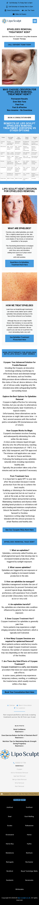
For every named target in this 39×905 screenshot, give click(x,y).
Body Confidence (19, 729)
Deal (9, 816)
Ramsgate (9, 862)
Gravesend (10, 835)
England (17, 800)
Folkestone (29, 825)
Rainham (29, 853)
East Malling (29, 816)
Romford (10, 871)
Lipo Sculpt (27, 123)
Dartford (29, 807)
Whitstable (19, 889)
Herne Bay (10, 844)
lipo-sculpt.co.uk (24, 898)
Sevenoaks (29, 880)
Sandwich (9, 880)
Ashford (10, 807)
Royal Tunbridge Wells (29, 871)
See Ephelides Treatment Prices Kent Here (19, 338)
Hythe (29, 844)
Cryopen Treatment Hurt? (23, 618)
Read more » (19, 732)
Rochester (29, 862)
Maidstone (10, 853)
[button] (35, 21)
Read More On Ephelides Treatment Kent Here (19, 263)
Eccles (9, 825)
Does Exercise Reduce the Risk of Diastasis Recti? (19, 735)
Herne (29, 835)
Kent (23, 800)
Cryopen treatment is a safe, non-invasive (19, 667)
